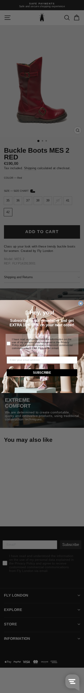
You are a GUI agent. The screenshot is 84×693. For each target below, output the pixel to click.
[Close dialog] (81, 303)
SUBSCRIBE (42, 372)
